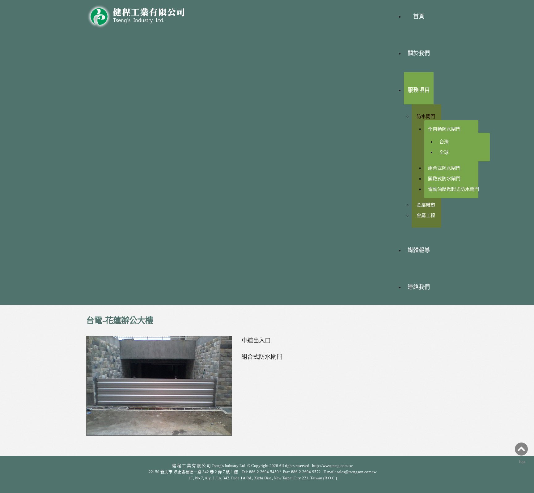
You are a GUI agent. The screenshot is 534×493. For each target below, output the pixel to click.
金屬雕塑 (426, 204)
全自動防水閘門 (444, 129)
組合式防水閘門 (444, 168)
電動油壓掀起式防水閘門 (453, 189)
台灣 (444, 141)
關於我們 (419, 53)
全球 (444, 152)
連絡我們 (419, 287)
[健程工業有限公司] (140, 14)
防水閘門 (426, 116)
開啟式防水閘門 (444, 178)
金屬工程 (426, 215)
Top (521, 461)
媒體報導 (419, 250)
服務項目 (419, 90)
